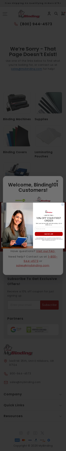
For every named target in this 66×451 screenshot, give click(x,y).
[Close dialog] (62, 204)
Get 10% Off (48, 234)
